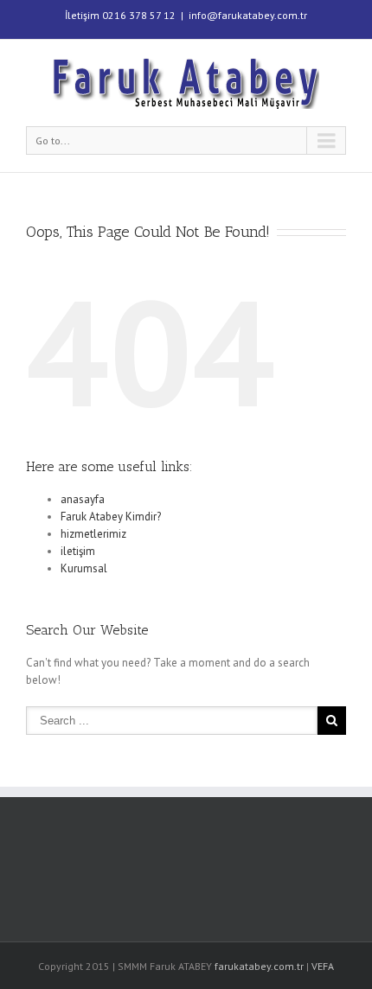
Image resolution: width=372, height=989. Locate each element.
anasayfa (83, 499)
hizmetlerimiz (93, 533)
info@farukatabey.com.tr (248, 15)
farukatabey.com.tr (259, 966)
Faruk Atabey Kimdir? (111, 516)
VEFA (322, 966)
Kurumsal (84, 568)
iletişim (78, 551)
